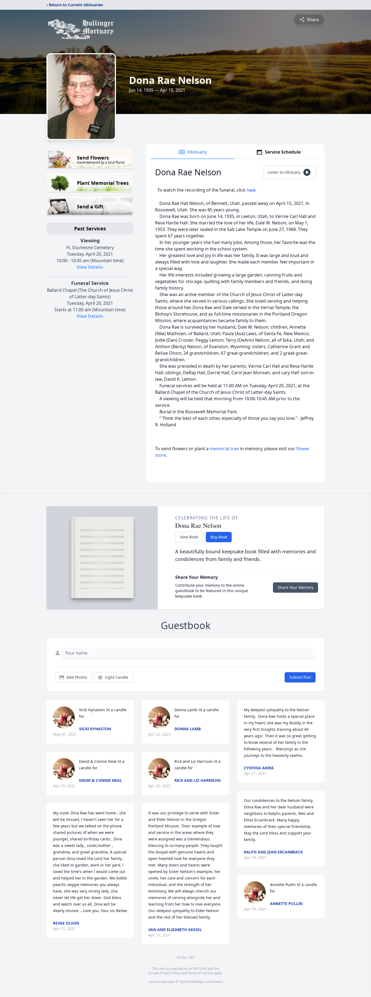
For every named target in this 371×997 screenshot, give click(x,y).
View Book (189, 536)
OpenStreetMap (191, 981)
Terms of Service (200, 973)
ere (252, 190)
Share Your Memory (295, 587)
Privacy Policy (170, 973)
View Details (90, 267)
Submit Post (300, 677)
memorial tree (224, 449)
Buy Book (218, 536)
